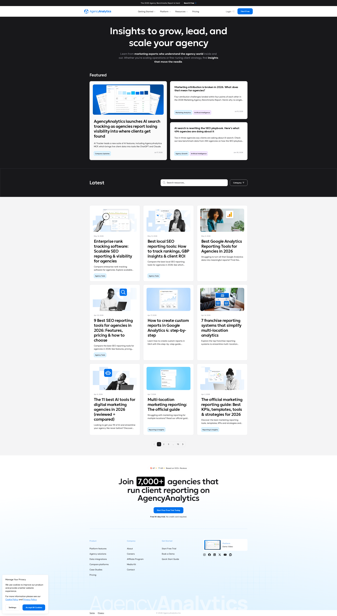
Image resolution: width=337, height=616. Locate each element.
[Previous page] (154, 444)
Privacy (101, 613)
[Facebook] (209, 554)
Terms (92, 613)
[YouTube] (225, 554)
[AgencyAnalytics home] (97, 11)
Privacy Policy (30, 599)
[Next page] (183, 444)
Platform (164, 11)
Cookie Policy (11, 599)
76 (178, 444)
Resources (180, 11)
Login (228, 11)
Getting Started (145, 11)
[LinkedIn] (214, 554)
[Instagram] (204, 554)
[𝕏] (219, 554)
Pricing (195, 11)
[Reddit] (230, 554)
